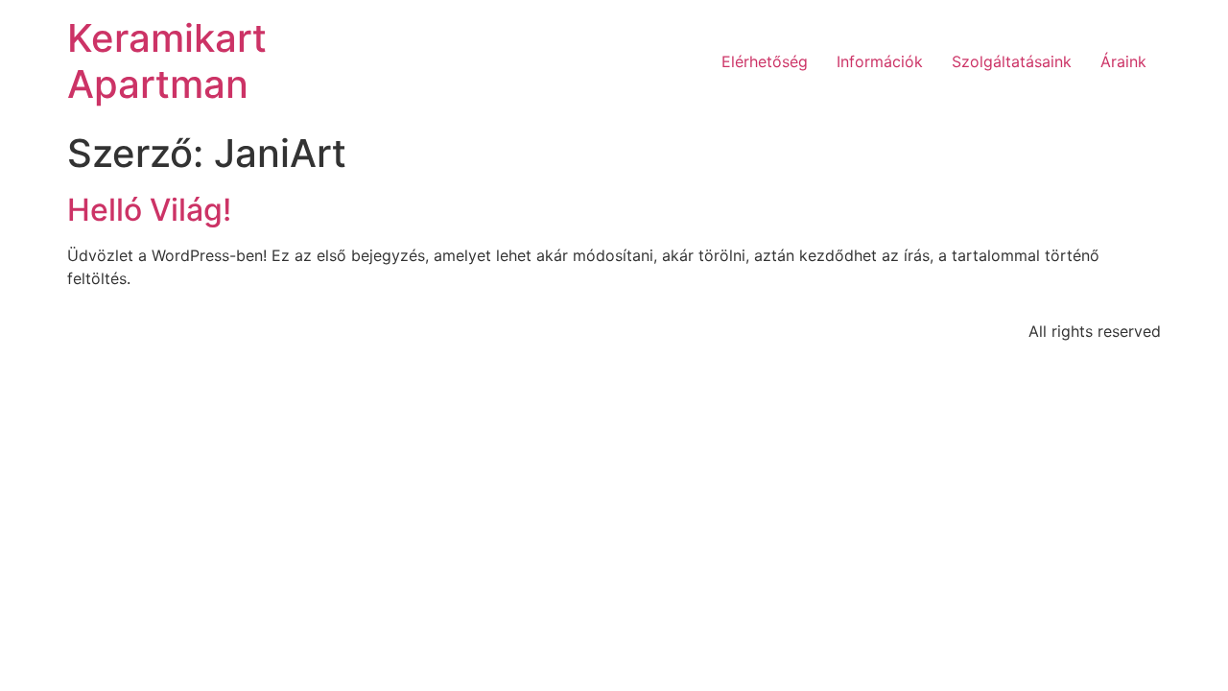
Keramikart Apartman (167, 60)
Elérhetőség (764, 61)
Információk (880, 61)
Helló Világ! (149, 209)
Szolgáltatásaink (1012, 61)
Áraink (1123, 61)
